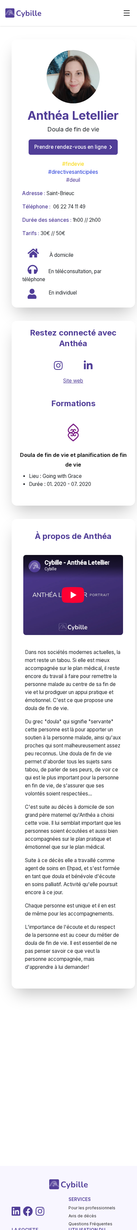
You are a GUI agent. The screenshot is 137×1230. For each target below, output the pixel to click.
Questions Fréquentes (90, 1223)
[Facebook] (28, 1211)
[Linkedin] (16, 1211)
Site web (73, 381)
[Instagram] (40, 1211)
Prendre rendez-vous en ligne (70, 147)
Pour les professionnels (91, 1207)
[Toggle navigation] (127, 13)
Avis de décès (82, 1215)
